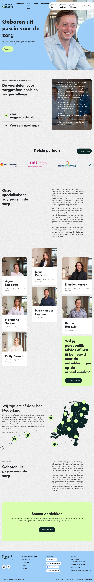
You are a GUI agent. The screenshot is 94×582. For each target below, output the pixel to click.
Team (36, 4)
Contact (24, 568)
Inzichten (45, 4)
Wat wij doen (29, 6)
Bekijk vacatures (8, 433)
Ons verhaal (26, 559)
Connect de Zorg (63, 6)
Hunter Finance (73, 6)
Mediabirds (88, 579)
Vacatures (20, 4)
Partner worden (84, 151)
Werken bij (25, 562)
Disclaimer (70, 579)
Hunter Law (53, 6)
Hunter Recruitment (85, 6)
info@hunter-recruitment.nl (78, 564)
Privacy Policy (60, 579)
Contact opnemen (73, 380)
